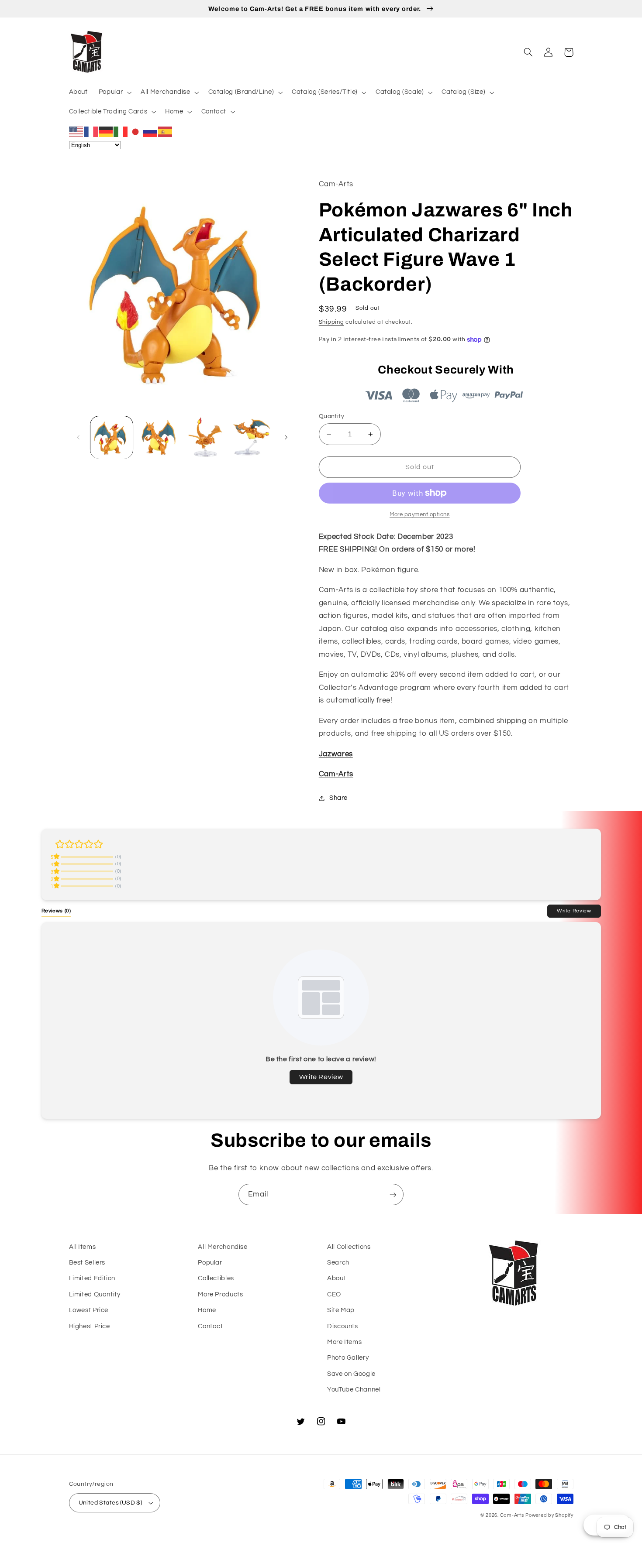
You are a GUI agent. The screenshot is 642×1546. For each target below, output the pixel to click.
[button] (114, 92)
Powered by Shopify (549, 1515)
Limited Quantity (95, 1294)
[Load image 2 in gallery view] (158, 437)
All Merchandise (222, 1247)
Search (338, 1262)
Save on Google (351, 1374)
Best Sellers (87, 1262)
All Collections (348, 1247)
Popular (210, 1262)
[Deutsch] (106, 131)
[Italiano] (121, 131)
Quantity (331, 416)
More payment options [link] (420, 515)
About (336, 1278)
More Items (344, 1342)
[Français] (91, 131)
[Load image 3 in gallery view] (205, 437)
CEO (334, 1294)
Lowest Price (89, 1310)
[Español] (165, 131)
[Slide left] (78, 437)
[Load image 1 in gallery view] (111, 437)
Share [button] (338, 798)
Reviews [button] (56, 910)
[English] (76, 131)
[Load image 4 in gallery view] (252, 437)
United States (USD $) (110, 1503)
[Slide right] (286, 437)
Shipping (331, 322)
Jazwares (336, 754)
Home (207, 1310)
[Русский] (150, 131)
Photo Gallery (348, 1357)
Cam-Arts (336, 774)
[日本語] (135, 131)
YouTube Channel (353, 1389)
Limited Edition (92, 1278)
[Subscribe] (393, 1194)
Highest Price (89, 1326)
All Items (82, 1247)
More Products (220, 1294)
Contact (210, 1326)
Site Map (341, 1310)
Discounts (342, 1326)
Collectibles (216, 1278)
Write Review (574, 910)
